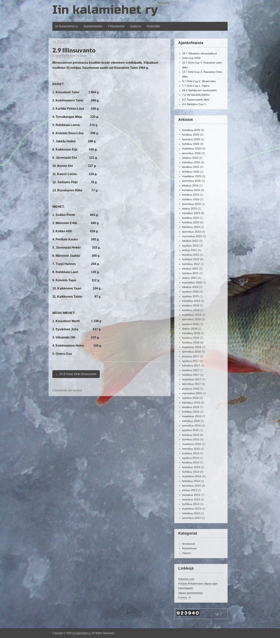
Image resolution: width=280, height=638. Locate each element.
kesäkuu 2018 (190, 337)
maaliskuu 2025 (191, 176)
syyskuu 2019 (190, 296)
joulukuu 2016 (190, 388)
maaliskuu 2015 (191, 443)
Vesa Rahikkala (64, 55)
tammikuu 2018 (191, 351)
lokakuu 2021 (190, 268)
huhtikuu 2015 (190, 439)
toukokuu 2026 (191, 139)
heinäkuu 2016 (191, 402)
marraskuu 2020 (192, 282)
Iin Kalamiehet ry (66, 26)
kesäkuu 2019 (190, 305)
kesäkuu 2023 (190, 217)
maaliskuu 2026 (191, 148)
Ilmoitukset (188, 543)
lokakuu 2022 (190, 240)
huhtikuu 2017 (190, 374)
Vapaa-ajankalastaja (190, 592)
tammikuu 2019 (191, 319)
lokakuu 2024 (190, 185)
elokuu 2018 (189, 328)
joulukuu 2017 (190, 356)
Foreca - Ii (184, 597)
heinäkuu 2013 (191, 494)
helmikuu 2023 (191, 226)
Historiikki (153, 26)
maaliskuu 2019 (191, 314)
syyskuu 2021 (190, 273)
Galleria (135, 26)
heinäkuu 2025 (191, 162)
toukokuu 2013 (191, 499)
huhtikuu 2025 (190, 171)
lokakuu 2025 (190, 157)
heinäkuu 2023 (191, 213)
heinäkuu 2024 (191, 190)
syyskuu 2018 (190, 324)
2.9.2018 (80, 55)
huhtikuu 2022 (190, 259)
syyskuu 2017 (190, 360)
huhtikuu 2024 (190, 199)
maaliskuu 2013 (191, 508)
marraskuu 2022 (192, 236)
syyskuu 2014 (190, 457)
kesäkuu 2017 (190, 370)
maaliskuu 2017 (191, 379)
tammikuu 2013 (191, 517)
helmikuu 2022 (191, 264)
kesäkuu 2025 (190, 166)
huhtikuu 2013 (190, 504)
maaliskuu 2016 (191, 416)
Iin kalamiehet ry (105, 10)
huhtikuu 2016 (190, 411)
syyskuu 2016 (190, 397)
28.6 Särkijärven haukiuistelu (199, 90)
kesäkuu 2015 (190, 434)
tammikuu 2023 (191, 231)
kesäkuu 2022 (190, 254)
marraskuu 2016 (192, 393)
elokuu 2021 (189, 277)
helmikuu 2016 (191, 420)
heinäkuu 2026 (191, 130)
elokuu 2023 (189, 208)
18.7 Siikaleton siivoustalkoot (199, 53)
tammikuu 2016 (191, 425)
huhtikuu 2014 (190, 471)
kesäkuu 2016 (190, 407)
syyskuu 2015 (190, 430)
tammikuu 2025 (191, 180)
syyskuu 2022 (190, 245)
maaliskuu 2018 (191, 347)
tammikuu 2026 (191, 153)
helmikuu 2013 (191, 513)
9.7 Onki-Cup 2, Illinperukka (199, 81)
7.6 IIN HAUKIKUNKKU (196, 94)
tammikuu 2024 (191, 203)
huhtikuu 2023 (190, 222)
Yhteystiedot (116, 26)
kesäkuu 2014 (190, 462)
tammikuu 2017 (191, 383)
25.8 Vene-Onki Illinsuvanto (76, 374)
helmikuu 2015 (191, 448)
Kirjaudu (163, 2)
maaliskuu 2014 (191, 476)
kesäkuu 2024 (190, 194)
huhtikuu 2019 (190, 310)
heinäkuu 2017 (191, 365)
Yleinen (61, 42)
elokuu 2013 (189, 490)
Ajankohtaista (93, 26)
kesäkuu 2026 (190, 134)
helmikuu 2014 (191, 481)
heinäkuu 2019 (191, 300)
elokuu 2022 (189, 250)
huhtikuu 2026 (190, 143)
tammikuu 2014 (191, 485)
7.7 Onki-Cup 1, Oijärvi (196, 85)
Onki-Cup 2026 (191, 57)
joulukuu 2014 (190, 453)
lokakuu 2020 (190, 286)
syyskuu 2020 (190, 291)
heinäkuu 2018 (191, 333)
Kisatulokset (189, 548)
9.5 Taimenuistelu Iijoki (195, 99)
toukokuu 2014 (191, 467)
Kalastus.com (186, 578)
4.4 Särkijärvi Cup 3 (194, 104)
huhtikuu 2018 (190, 342)
